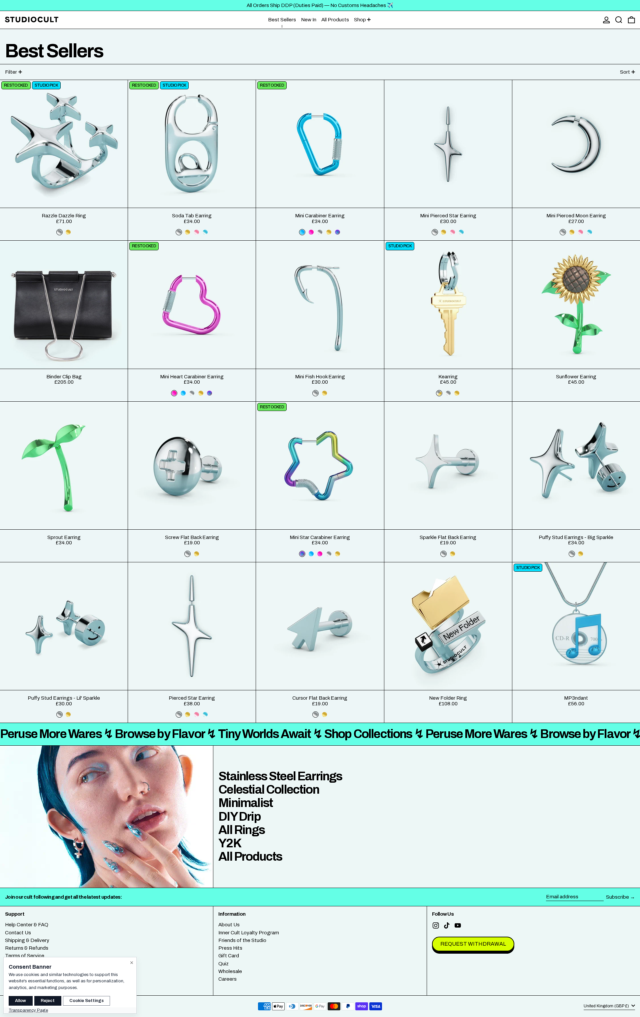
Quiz (223, 963)
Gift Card (228, 955)
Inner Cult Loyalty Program (248, 932)
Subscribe (617, 897)
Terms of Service (24, 955)
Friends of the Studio (242, 940)
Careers (227, 979)
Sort (625, 72)
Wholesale (230, 971)
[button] (619, 20)
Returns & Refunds (26, 948)
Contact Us (18, 932)
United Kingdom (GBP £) (607, 1006)
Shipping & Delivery (27, 940)
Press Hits (230, 948)
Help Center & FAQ (26, 924)
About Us (229, 924)
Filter (11, 72)
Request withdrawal (473, 944)
